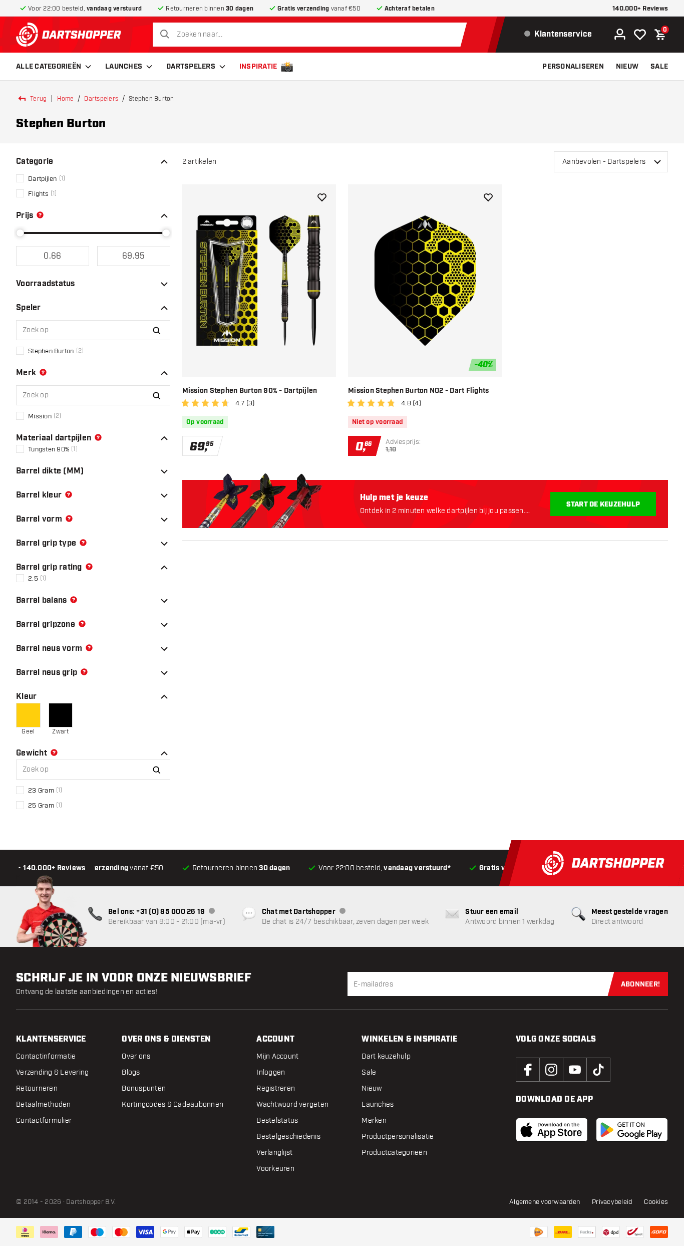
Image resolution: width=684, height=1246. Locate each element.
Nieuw (372, 1088)
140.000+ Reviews (640, 9)
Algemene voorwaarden (544, 1202)
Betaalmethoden (43, 1104)
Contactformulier (44, 1120)
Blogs (131, 1072)
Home (65, 98)
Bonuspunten (144, 1088)
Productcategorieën (394, 1152)
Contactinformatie (46, 1056)
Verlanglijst (274, 1152)
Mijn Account (277, 1056)
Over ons (136, 1056)
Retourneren (37, 1088)
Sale (369, 1072)
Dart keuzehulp (386, 1056)
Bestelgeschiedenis (288, 1136)
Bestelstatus (277, 1120)
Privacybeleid (612, 1202)
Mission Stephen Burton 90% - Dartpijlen (249, 390)
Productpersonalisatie (398, 1136)
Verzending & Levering (52, 1072)
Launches (123, 66)
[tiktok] (598, 1070)
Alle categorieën (48, 66)
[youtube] (575, 1070)
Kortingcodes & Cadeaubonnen (172, 1104)
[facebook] (528, 1070)
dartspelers (101, 98)
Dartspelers (190, 66)
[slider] (20, 233)
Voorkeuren (275, 1168)
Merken (374, 1120)
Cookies (656, 1202)
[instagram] (551, 1070)
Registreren (275, 1088)
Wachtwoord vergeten (292, 1104)
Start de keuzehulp (603, 504)
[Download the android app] (632, 1130)
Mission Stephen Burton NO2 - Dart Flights (418, 390)
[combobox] (312, 35)
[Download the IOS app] (552, 1130)
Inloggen (270, 1072)
